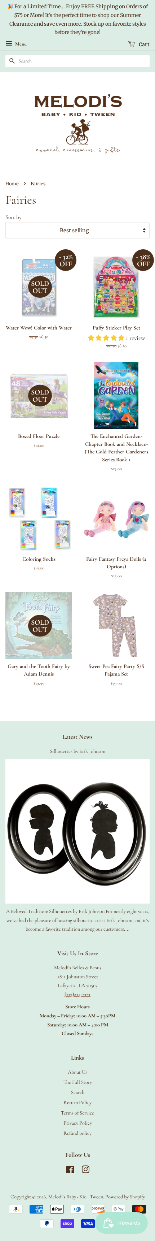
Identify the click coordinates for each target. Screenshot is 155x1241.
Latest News (78, 737)
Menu (20, 44)
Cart (144, 44)
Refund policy (77, 1133)
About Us (77, 1072)
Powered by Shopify (125, 1197)
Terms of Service (77, 1113)
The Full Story (77, 1082)
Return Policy (77, 1102)
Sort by (13, 217)
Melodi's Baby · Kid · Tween (75, 1197)
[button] (107, 338)
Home (12, 183)
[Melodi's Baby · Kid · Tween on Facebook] (70, 1171)
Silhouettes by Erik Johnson (77, 751)
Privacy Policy (77, 1123)
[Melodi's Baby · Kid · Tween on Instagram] (85, 1171)
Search (77, 1092)
